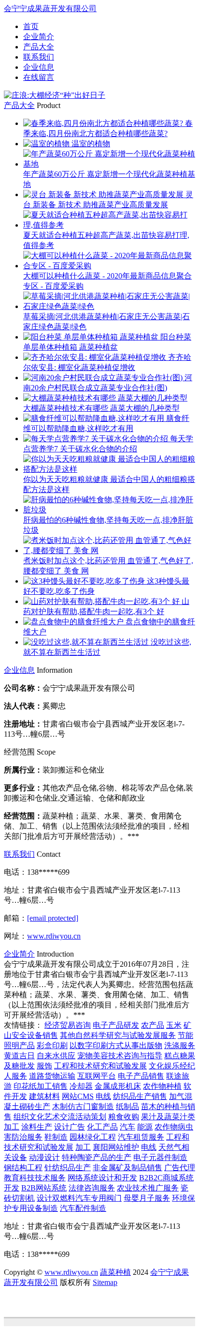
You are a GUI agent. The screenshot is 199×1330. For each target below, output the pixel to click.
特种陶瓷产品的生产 (96, 1157)
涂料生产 (36, 1127)
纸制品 (127, 1106)
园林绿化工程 (93, 1137)
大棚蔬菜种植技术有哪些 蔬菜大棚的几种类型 (101, 408)
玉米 (174, 1025)
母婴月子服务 (147, 1198)
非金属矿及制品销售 (127, 1167)
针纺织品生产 (67, 1167)
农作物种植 (162, 1086)
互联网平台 (96, 1076)
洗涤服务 (179, 1045)
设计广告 (69, 1127)
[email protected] (52, 918)
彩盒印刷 (52, 1045)
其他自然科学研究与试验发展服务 (118, 1035)
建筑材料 (44, 1096)
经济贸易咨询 (67, 1025)
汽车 (127, 1127)
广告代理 (179, 1167)
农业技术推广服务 (148, 1188)
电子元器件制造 (160, 1157)
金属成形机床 (118, 1086)
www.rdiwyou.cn (54, 936)
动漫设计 (44, 1157)
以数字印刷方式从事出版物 (116, 1045)
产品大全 (38, 47)
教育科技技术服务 (35, 1178)
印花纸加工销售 (41, 1086)
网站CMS (78, 1096)
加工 (83, 1147)
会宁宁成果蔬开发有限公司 (50, 8)
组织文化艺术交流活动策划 (60, 1117)
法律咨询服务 (92, 1188)
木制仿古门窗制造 (83, 1106)
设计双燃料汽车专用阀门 (79, 1198)
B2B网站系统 (44, 1188)
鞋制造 (56, 1137)
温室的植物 (90, 143)
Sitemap (105, 1282)
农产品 (152, 1025)
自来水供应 (56, 1056)
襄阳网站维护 (116, 1147)
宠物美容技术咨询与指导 (119, 1056)
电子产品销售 (141, 1076)
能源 (145, 1127)
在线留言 (38, 77)
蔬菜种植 (115, 1272)
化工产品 (102, 1127)
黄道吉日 (19, 1056)
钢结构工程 (23, 1167)
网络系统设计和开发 (102, 1178)
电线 (103, 1096)
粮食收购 (123, 1117)
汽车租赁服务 (141, 1137)
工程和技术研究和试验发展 (100, 1066)
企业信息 (38, 67)
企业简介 (38, 36)
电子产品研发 (116, 1025)
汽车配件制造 (83, 1208)
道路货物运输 (52, 1076)
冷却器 (81, 1086)
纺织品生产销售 (140, 1096)
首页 (31, 26)
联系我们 (38, 57)
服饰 (44, 1066)
